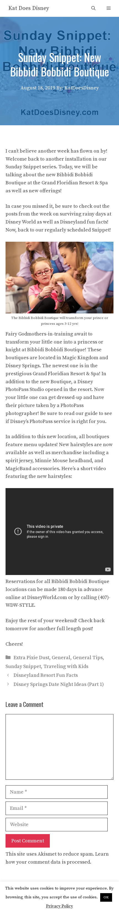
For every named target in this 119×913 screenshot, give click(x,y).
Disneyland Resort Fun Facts (46, 675)
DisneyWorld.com (47, 597)
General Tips (88, 657)
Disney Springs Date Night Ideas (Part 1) (59, 684)
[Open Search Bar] (93, 8)
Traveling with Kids (65, 666)
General (61, 657)
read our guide (81, 413)
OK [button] (106, 897)
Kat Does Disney (28, 8)
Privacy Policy (59, 906)
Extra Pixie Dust (31, 657)
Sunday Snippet (23, 666)
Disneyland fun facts (83, 222)
